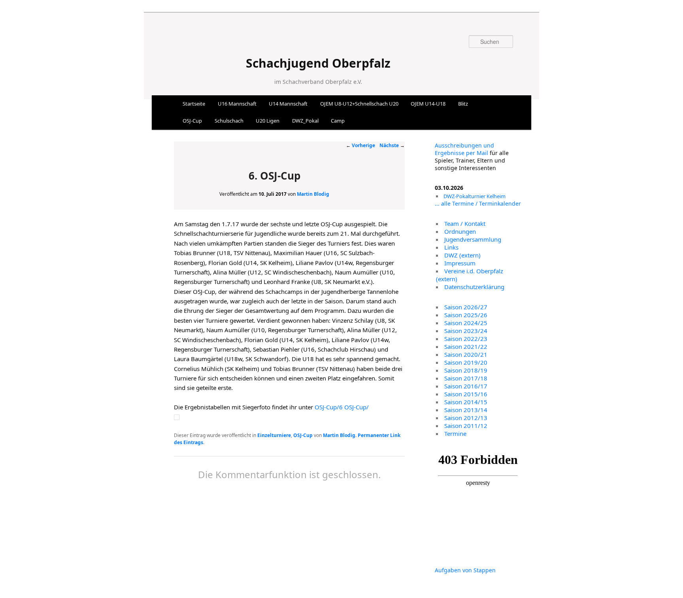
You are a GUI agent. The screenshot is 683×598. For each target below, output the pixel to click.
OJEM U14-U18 (428, 103)
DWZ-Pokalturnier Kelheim (474, 196)
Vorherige (360, 145)
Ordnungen (460, 231)
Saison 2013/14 (465, 410)
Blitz (463, 103)
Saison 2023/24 (465, 331)
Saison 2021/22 (465, 346)
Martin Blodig (313, 194)
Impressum (459, 263)
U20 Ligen (267, 120)
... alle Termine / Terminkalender (478, 203)
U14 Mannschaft (288, 103)
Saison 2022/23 (465, 339)
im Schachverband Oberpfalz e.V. (318, 81)
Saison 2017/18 (465, 378)
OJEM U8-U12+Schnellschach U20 (359, 103)
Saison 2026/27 (465, 307)
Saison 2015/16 (465, 394)
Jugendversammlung (472, 239)
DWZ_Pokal (305, 120)
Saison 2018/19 (465, 370)
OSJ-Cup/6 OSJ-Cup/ (342, 407)
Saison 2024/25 (465, 323)
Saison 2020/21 (465, 354)
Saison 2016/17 (465, 386)
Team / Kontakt (464, 223)
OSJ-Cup (192, 120)
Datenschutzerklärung (474, 287)
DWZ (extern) (462, 255)
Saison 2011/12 (465, 426)
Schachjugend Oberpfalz (318, 63)
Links (451, 247)
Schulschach (229, 120)
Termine (455, 433)
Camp (338, 120)
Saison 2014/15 (465, 402)
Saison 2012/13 (465, 418)
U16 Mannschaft (237, 103)
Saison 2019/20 (465, 362)
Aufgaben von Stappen (465, 570)
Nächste (392, 145)
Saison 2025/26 (465, 315)
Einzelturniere (274, 435)
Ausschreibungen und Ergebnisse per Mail (464, 149)
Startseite (194, 103)
